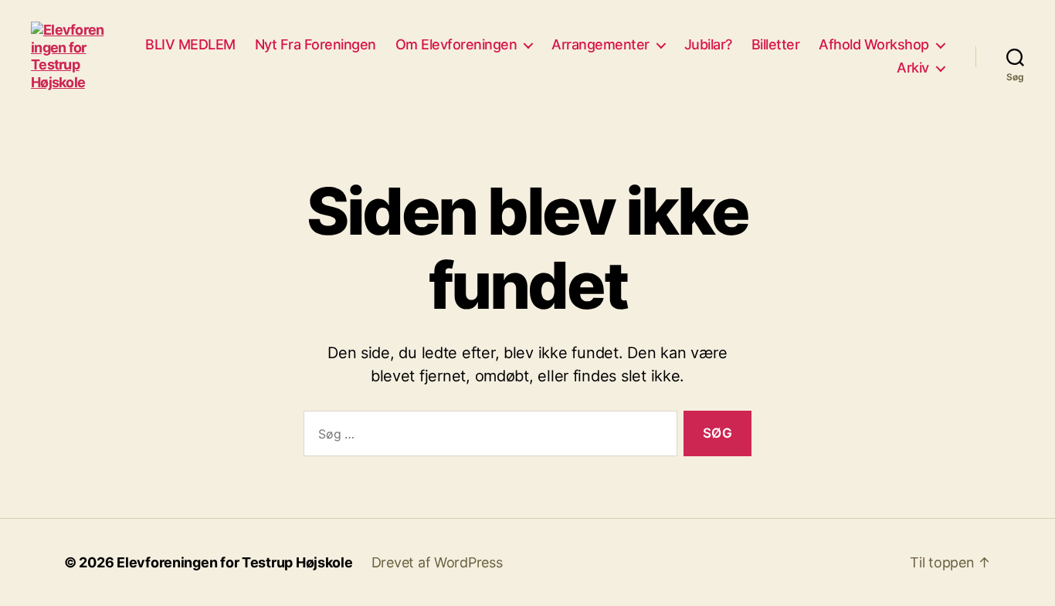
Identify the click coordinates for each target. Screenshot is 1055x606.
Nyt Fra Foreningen (315, 44)
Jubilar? (708, 44)
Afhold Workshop (874, 44)
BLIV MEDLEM (190, 44)
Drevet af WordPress (437, 562)
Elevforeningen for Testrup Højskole (235, 562)
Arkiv (913, 67)
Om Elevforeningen (456, 44)
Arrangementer (600, 44)
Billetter (775, 44)
